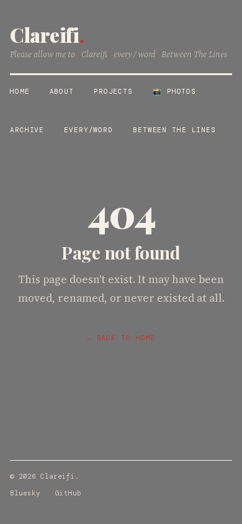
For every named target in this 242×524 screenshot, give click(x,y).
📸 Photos (174, 91)
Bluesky (25, 493)
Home (20, 91)
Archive (27, 129)
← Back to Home (121, 337)
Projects (113, 91)
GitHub (68, 493)
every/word (88, 129)
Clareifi (47, 35)
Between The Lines (174, 129)
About (62, 91)
